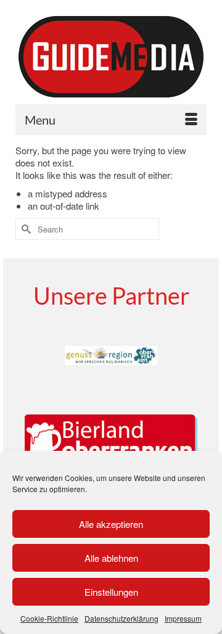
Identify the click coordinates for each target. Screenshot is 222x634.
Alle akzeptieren (111, 523)
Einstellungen (111, 591)
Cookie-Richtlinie (49, 618)
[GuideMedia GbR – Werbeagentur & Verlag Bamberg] (111, 56)
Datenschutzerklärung (121, 618)
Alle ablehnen (111, 557)
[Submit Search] (24, 229)
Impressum (183, 618)
